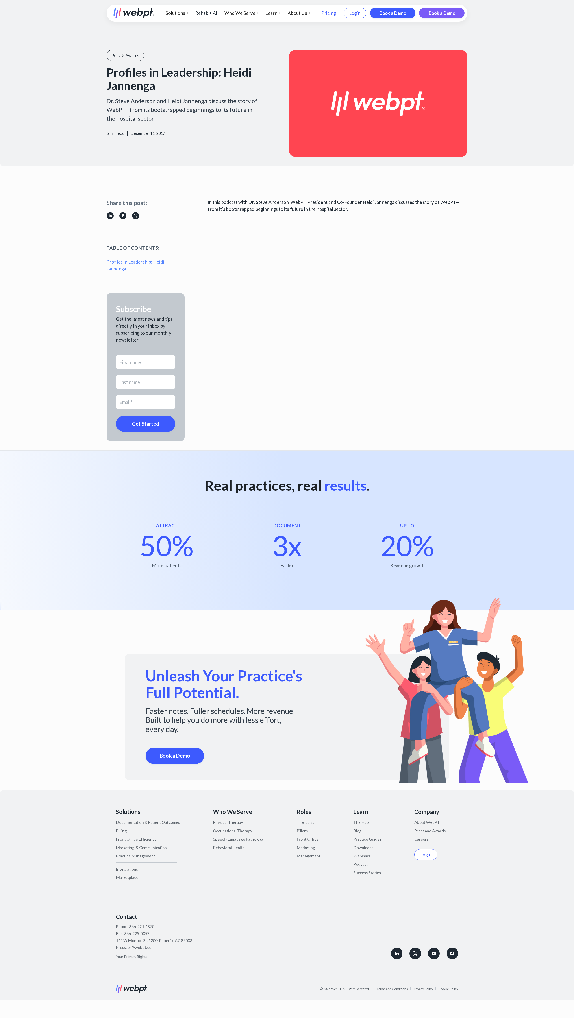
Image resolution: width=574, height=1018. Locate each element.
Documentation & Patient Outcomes (148, 822)
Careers (421, 839)
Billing (121, 830)
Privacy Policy (423, 989)
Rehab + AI (206, 13)
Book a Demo (392, 13)
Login (355, 13)
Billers (302, 830)
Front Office (308, 839)
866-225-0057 (136, 933)
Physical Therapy (228, 822)
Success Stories (367, 872)
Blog (357, 830)
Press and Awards (430, 830)
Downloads (363, 847)
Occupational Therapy (232, 830)
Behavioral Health (229, 847)
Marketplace (127, 877)
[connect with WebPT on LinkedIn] (397, 953)
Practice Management (135, 855)
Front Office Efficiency (136, 839)
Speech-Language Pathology (238, 839)
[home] (133, 13)
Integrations (127, 869)
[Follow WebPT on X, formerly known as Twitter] (415, 953)
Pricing (328, 13)
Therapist (305, 822)
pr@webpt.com (141, 947)
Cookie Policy (448, 989)
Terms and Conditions (392, 989)
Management (308, 855)
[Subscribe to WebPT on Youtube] (434, 953)
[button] (177, 13)
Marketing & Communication (141, 847)
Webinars (361, 855)
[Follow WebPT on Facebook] (452, 953)
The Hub (361, 822)
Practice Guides (367, 839)
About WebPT (427, 822)
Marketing (306, 847)
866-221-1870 (141, 926)
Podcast (360, 864)
